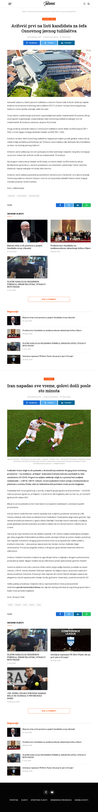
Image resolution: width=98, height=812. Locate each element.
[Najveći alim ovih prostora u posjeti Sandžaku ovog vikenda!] (27, 231)
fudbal (18, 605)
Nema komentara (51, 37)
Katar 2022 (49, 379)
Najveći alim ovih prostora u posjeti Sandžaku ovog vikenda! (24, 246)
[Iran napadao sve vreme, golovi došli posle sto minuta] (49, 433)
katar (32, 605)
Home (24, 12)
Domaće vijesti (49, 19)
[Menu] (9, 4)
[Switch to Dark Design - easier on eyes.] (84, 4)
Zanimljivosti (81, 800)
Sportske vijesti (39, 800)
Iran (25, 605)
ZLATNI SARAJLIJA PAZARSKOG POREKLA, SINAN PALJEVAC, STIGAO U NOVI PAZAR (26, 284)
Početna (14, 800)
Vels (39, 605)
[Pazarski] (49, 4)
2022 (10, 605)
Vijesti (24, 800)
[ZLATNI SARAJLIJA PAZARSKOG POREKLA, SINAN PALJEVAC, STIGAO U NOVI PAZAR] (27, 267)
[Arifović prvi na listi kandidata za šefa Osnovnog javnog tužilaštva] (49, 73)
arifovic (11, 196)
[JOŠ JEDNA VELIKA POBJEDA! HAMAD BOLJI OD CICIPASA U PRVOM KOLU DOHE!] (27, 678)
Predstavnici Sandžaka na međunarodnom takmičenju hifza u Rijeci (71, 246)
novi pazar (21, 196)
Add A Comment (49, 299)
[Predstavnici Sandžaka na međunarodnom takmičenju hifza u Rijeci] (71, 231)
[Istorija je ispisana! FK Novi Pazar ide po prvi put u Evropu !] (13, 359)
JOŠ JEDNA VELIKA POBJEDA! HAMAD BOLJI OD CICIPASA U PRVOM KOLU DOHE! (26, 696)
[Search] (88, 4)
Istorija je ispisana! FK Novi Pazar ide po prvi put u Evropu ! (48, 356)
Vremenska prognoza (61, 800)
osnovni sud (34, 196)
